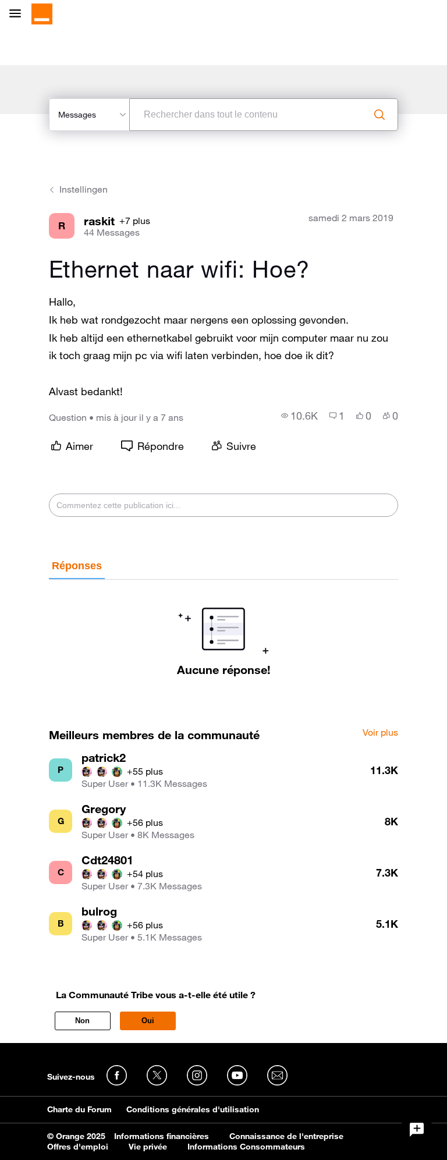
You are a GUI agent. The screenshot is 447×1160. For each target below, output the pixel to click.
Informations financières (161, 1136)
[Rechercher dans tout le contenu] (379, 115)
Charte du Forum (79, 1109)
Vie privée (148, 1146)
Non (82, 1020)
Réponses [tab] (77, 566)
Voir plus (380, 733)
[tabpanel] (223, 628)
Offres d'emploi (77, 1146)
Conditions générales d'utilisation (192, 1109)
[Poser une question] (416, 1129)
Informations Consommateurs (246, 1146)
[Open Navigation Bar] (18, 14)
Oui (147, 1020)
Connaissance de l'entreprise (286, 1136)
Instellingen (83, 189)
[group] (299, 415)
